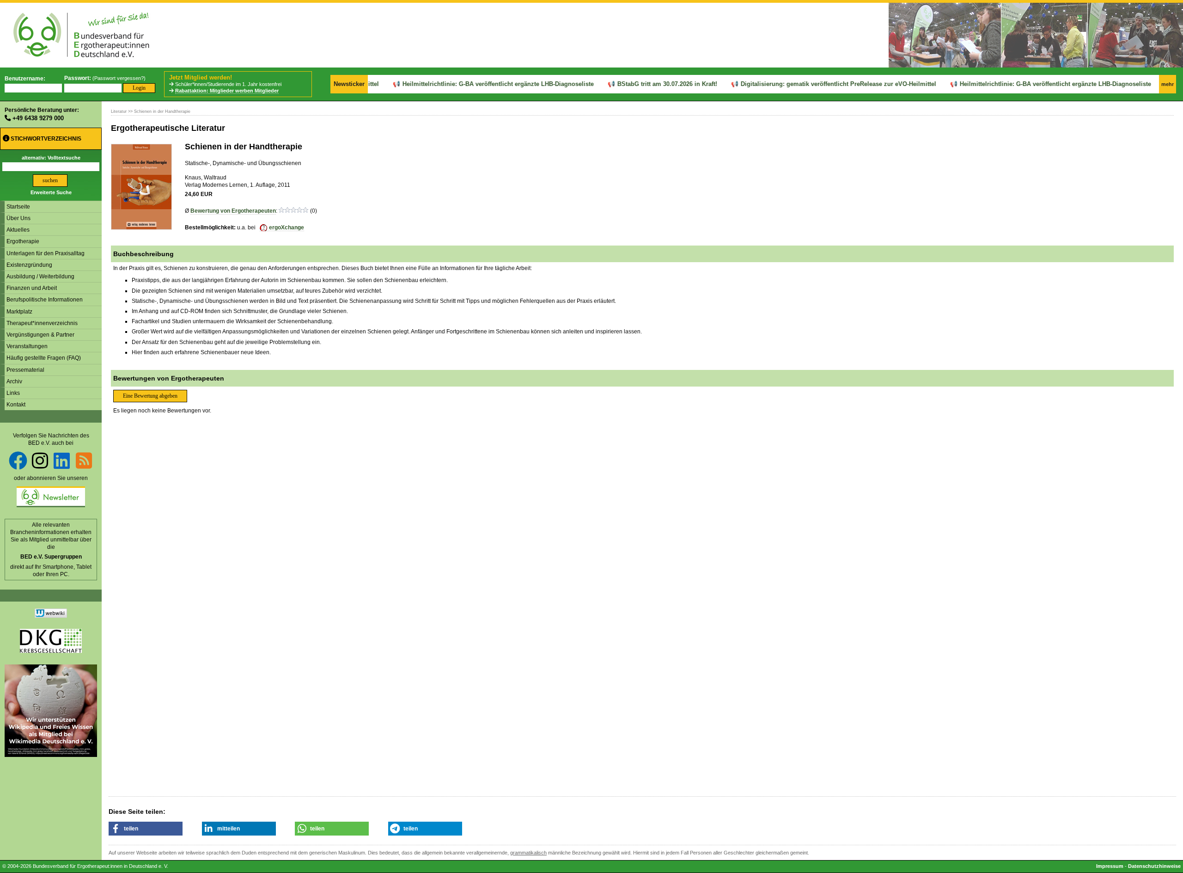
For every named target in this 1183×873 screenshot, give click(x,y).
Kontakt (15, 404)
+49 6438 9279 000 (38, 118)
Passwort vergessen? (119, 78)
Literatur (119, 111)
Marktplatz (19, 311)
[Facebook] (18, 460)
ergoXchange (286, 227)
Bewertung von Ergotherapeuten (233, 211)
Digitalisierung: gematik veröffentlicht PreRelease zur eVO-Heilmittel (823, 83)
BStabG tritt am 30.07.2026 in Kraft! (651, 83)
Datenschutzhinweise (1154, 866)
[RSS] (84, 460)
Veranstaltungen (27, 346)
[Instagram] (40, 460)
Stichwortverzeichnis (45, 138)
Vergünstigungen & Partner (40, 335)
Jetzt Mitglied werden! (200, 77)
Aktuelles (18, 230)
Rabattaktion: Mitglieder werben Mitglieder (227, 90)
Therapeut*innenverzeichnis (42, 323)
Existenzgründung (29, 265)
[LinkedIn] (62, 460)
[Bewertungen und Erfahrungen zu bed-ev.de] (51, 616)
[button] (146, 829)
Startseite (18, 206)
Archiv (14, 381)
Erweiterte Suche (51, 192)
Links (13, 393)
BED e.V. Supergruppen (51, 556)
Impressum (1109, 866)
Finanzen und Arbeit (31, 288)
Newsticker (349, 83)
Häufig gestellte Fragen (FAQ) (43, 358)
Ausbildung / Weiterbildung (40, 276)
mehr (1167, 84)
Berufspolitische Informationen (44, 299)
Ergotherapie (22, 241)
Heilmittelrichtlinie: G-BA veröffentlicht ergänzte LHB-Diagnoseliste (482, 83)
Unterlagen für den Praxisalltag (45, 253)
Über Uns (18, 218)
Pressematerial (25, 370)
